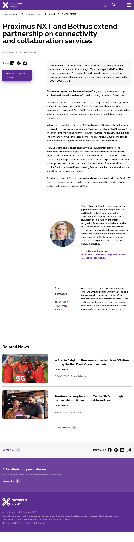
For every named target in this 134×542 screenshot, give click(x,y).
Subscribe (8, 481)
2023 (52, 14)
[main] (67, 214)
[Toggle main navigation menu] (129, 4)
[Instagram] (129, 450)
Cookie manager (80, 516)
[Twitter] (116, 450)
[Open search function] (114, 5)
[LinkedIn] (12, 63)
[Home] (12, 5)
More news (64, 427)
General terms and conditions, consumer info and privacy (28, 516)
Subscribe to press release (15, 75)
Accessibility (96, 516)
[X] (18, 63)
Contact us (9, 450)
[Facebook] (25, 63)
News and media (34, 14)
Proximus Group (10, 14)
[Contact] (105, 5)
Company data (111, 516)
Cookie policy (64, 516)
